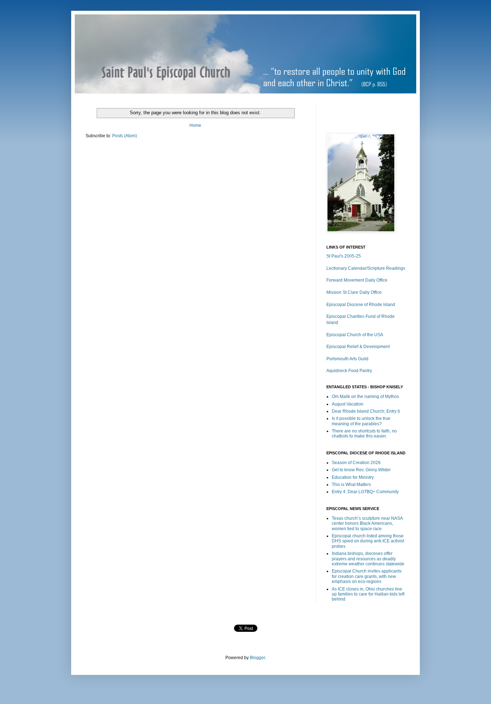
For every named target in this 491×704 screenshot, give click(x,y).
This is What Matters (351, 484)
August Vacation (347, 404)
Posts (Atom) (124, 135)
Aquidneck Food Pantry (349, 370)
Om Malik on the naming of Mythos (365, 396)
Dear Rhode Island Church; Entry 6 (366, 411)
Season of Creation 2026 (356, 462)
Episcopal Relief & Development (358, 346)
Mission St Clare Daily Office (354, 292)
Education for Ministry (353, 477)
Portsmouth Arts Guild (347, 358)
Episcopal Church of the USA (354, 334)
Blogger (257, 657)
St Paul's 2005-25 (343, 256)
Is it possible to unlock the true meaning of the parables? (361, 421)
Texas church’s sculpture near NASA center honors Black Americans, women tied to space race (367, 523)
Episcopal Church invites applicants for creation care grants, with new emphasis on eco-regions (366, 576)
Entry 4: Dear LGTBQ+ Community (365, 491)
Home (195, 125)
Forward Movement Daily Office (356, 280)
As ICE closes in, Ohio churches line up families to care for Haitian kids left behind (368, 594)
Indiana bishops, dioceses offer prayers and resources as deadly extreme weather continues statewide (368, 558)
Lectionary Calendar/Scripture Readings (365, 268)
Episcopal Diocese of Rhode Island (360, 304)
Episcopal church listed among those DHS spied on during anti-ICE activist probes (368, 541)
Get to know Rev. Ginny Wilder (361, 469)
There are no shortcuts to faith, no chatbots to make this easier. (364, 434)
